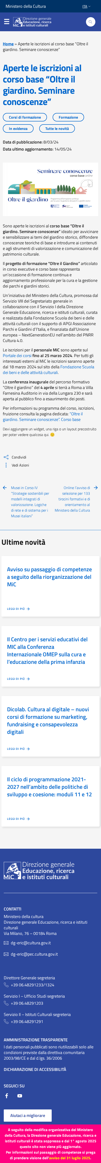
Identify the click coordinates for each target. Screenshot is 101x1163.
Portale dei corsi (17, 355)
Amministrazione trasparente (36, 1040)
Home (8, 44)
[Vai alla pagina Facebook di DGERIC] (10, 1097)
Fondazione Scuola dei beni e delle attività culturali (48, 370)
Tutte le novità (57, 128)
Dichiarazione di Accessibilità (35, 1069)
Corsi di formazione (25, 117)
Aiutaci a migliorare (27, 1115)
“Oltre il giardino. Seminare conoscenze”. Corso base (43, 417)
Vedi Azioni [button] (20, 465)
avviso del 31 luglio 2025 (69, 1158)
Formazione (68, 117)
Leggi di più (17, 609)
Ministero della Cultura (26, 6)
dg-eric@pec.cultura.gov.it (34, 954)
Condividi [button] (19, 457)
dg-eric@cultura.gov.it (31, 943)
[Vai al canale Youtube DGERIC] (20, 1097)
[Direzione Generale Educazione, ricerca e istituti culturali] (35, 22)
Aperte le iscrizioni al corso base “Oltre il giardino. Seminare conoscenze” (42, 85)
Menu (6, 20)
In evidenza (18, 128)
